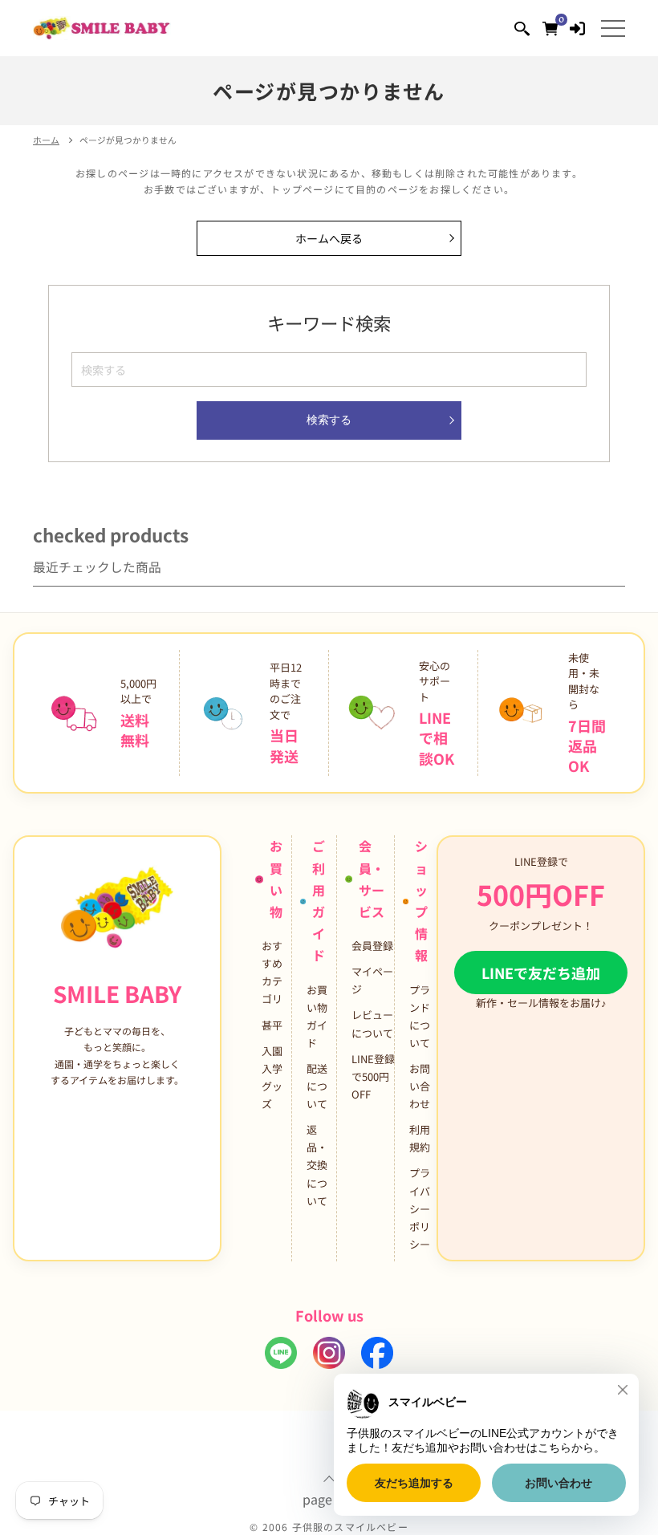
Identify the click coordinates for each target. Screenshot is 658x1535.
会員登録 (372, 945)
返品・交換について (317, 1165)
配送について (317, 1086)
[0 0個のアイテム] (550, 27)
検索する (329, 419)
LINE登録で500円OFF (373, 1076)
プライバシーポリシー (419, 1208)
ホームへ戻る (329, 238)
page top (329, 1497)
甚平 (272, 1025)
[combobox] (329, 369)
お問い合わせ (419, 1086)
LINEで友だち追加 (540, 972)
